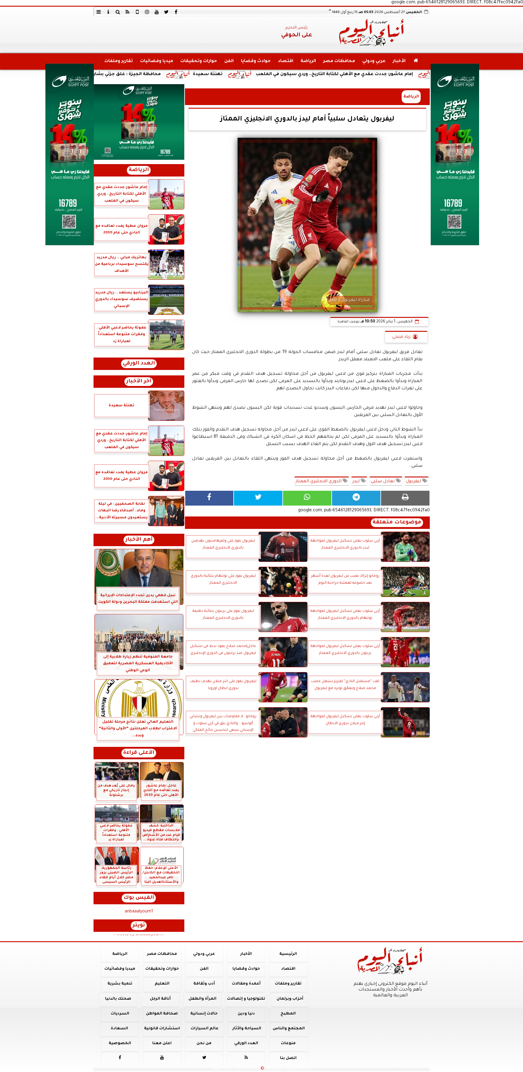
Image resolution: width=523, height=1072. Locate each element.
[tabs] (99, 12)
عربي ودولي (373, 61)
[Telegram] (356, 498)
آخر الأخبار (138, 381)
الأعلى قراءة (138, 753)
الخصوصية (120, 1043)
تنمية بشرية (119, 984)
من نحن (204, 1043)
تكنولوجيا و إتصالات (246, 999)
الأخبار (399, 61)
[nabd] (137, 12)
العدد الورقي (139, 364)
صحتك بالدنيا (118, 999)
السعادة (119, 1029)
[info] (108, 12)
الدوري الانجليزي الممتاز (319, 481)
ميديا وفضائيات (156, 61)
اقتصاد (285, 61)
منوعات (288, 1043)
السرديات (119, 1014)
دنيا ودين (246, 1014)
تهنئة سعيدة (270, 74)
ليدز (357, 481)
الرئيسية (288, 954)
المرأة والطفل (202, 999)
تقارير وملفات (118, 61)
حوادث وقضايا (255, 61)
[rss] (128, 12)
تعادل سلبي (383, 481)
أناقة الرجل (160, 999)
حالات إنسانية (204, 1014)
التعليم (161, 984)
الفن (228, 61)
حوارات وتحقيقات (198, 61)
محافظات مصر (339, 61)
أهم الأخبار (139, 540)
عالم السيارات (205, 1029)
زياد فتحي (401, 337)
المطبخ (288, 1014)
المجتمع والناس (289, 1029)
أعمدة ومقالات (246, 984)
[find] (118, 12)
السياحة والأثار (246, 1029)
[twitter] (166, 12)
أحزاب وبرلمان (289, 999)
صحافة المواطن (162, 1014)
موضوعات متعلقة (397, 523)
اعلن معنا (162, 1043)
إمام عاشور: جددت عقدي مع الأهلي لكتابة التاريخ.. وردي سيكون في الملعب (396, 74)
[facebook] (176, 12)
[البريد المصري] (139, 122)
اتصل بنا (288, 1058)
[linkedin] (147, 12)
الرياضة (308, 61)
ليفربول (414, 481)
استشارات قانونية (162, 1029)
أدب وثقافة (204, 984)
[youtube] (157, 12)
